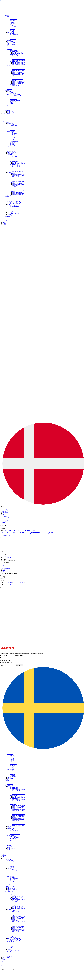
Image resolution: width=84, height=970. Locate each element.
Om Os (3, 114)
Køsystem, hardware (11, 44)
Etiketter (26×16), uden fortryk (18, 79)
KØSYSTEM (7, 43)
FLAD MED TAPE (14, 93)
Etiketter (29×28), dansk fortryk (18, 81)
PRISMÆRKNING (9, 47)
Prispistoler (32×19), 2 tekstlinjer (18, 63)
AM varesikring (10, 24)
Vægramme (9, 105)
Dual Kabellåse (13, 39)
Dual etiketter (12, 33)
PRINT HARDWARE (11, 111)
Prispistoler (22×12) (14, 50)
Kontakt (4, 118)
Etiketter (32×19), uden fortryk (18, 88)
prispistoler (9, 49)
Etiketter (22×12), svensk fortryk (18, 69)
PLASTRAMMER (13, 99)
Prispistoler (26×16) (14, 54)
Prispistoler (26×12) (14, 51)
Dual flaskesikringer (14, 34)
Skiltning (4, 513)
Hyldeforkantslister (11, 91)
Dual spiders (12, 37)
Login (3, 119)
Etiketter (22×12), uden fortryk (18, 70)
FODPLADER (13, 101)
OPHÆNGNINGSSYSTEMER (13, 94)
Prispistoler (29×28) (14, 57)
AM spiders (12, 30)
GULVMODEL (13, 109)
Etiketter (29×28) (13, 80)
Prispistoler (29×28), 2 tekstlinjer (18, 59)
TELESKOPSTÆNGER (15, 100)
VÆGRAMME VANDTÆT (15, 106)
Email (1, 577)
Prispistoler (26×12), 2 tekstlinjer (18, 53)
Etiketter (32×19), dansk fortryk (18, 85)
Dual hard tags (12, 35)
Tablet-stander (10, 46)
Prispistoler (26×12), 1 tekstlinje (18, 52)
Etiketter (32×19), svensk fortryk (18, 86)
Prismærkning (5, 512)
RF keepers (12, 21)
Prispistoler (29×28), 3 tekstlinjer (18, 60)
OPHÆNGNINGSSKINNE (15, 95)
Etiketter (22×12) (13, 66)
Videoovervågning (6, 510)
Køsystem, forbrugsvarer (12, 45)
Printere (3, 514)
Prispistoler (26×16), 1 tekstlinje (18, 55)
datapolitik (10, 584)
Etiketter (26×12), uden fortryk (18, 74)
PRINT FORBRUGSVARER (13, 112)
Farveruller (9, 89)
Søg (1, 969)
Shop (3, 14)
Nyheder (4, 116)
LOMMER (12, 102)
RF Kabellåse (12, 23)
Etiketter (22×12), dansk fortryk (18, 67)
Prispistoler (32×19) (14, 61)
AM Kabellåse (12, 31)
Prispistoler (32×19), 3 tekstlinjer (18, 64)
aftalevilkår (10, 582)
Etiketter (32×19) (13, 84)
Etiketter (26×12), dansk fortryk (18, 72)
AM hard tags (12, 27)
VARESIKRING (8, 15)
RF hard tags (12, 20)
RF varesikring (10, 16)
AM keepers (12, 29)
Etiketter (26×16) (13, 75)
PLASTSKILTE (10, 98)
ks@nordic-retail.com (4, 965)
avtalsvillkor (21, 582)
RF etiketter (12, 17)
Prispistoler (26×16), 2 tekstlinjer (18, 56)
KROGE (11, 104)
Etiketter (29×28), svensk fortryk (18, 82)
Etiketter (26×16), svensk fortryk (18, 77)
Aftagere (9, 40)
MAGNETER (12, 103)
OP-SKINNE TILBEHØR (15, 96)
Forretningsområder (6, 113)
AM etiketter (12, 25)
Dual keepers (12, 36)
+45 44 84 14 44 (3, 967)
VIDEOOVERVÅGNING (10, 42)
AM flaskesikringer (13, 26)
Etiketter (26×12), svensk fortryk (18, 73)
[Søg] (13, 969)
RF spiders (12, 22)
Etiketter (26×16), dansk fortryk (18, 76)
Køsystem (4, 511)
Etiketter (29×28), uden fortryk (18, 83)
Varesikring (4, 509)
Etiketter (9, 65)
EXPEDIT (12, 92)
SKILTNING (7, 90)
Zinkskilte (9, 108)
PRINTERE (7, 110)
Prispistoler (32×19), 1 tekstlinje (18, 62)
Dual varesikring (10, 32)
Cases (3, 115)
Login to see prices (6, 535)
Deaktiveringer (10, 41)
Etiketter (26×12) (13, 71)
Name (1, 575)
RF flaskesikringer (13, 19)
